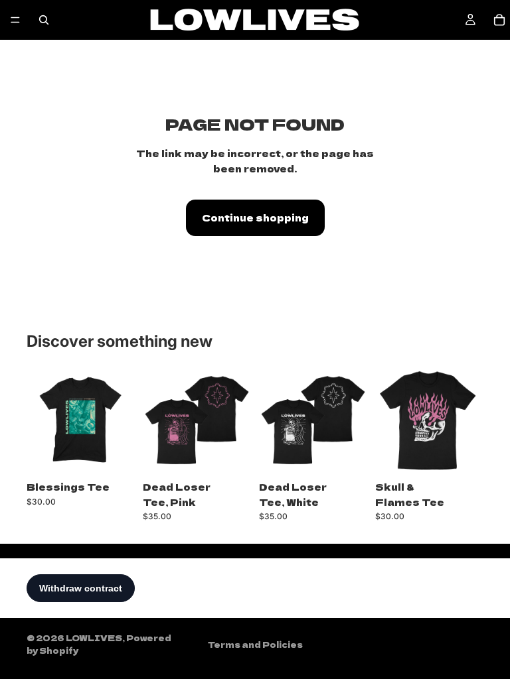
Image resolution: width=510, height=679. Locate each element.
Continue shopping (255, 217)
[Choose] (114, 454)
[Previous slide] (157, 420)
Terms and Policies (255, 644)
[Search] (43, 19)
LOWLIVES (94, 637)
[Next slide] (236, 420)
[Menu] (15, 20)
